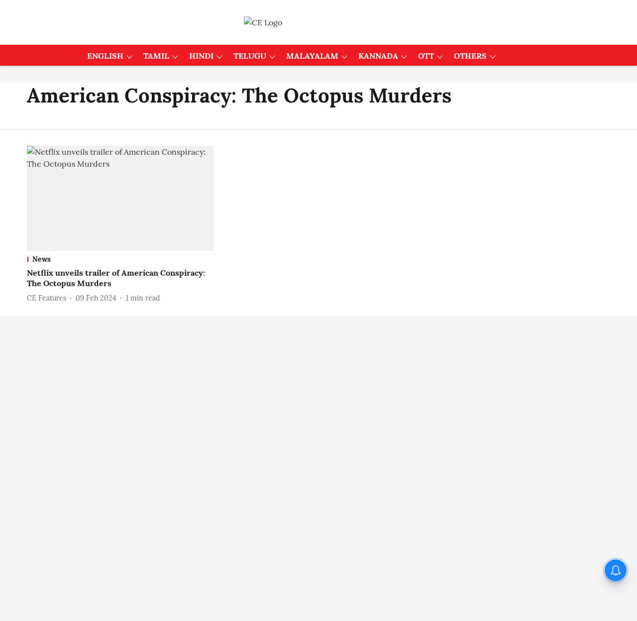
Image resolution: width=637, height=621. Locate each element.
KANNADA (378, 56)
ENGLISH (105, 56)
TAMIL (156, 56)
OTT (426, 56)
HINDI (201, 56)
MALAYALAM (312, 56)
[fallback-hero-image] (120, 198)
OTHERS (470, 56)
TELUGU (249, 56)
